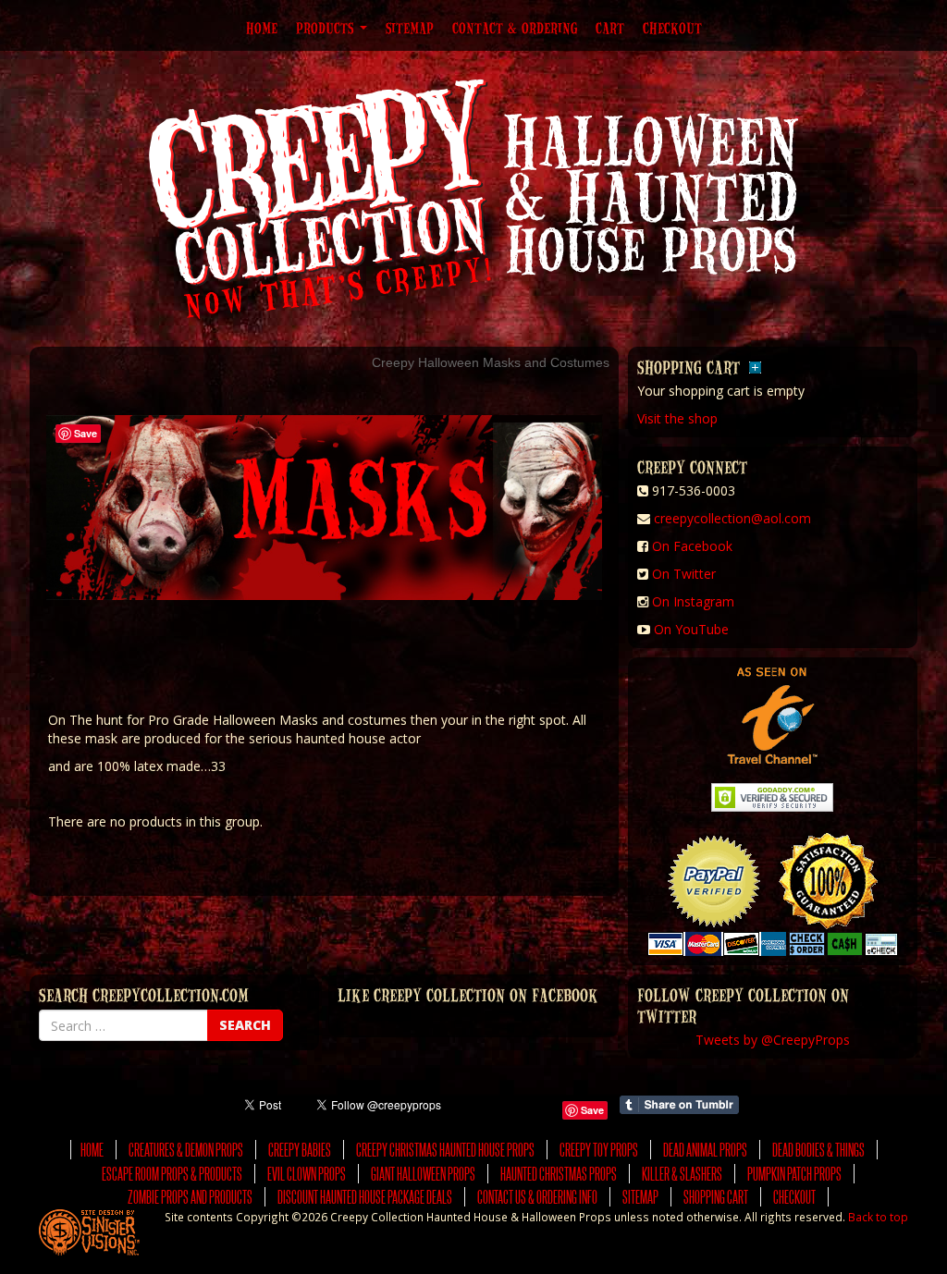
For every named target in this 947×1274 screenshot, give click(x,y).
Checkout (672, 27)
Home (261, 27)
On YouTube (691, 629)
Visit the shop (677, 418)
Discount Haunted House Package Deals (364, 1197)
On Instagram (693, 601)
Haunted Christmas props (558, 1173)
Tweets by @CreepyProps (772, 1039)
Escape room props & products (172, 1173)
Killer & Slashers (682, 1173)
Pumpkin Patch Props (794, 1173)
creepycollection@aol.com (732, 518)
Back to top (878, 1216)
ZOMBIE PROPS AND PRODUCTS (190, 1197)
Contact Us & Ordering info (537, 1197)
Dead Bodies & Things (818, 1149)
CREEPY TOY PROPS (599, 1149)
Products (327, 27)
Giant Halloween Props (423, 1173)
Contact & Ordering (514, 27)
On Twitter (684, 573)
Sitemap (410, 27)
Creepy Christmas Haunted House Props (445, 1149)
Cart (610, 27)
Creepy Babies (299, 1149)
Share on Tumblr (679, 1105)
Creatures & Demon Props (186, 1149)
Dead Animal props (705, 1149)
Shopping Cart (715, 1197)
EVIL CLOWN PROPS (306, 1173)
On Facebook (692, 546)
